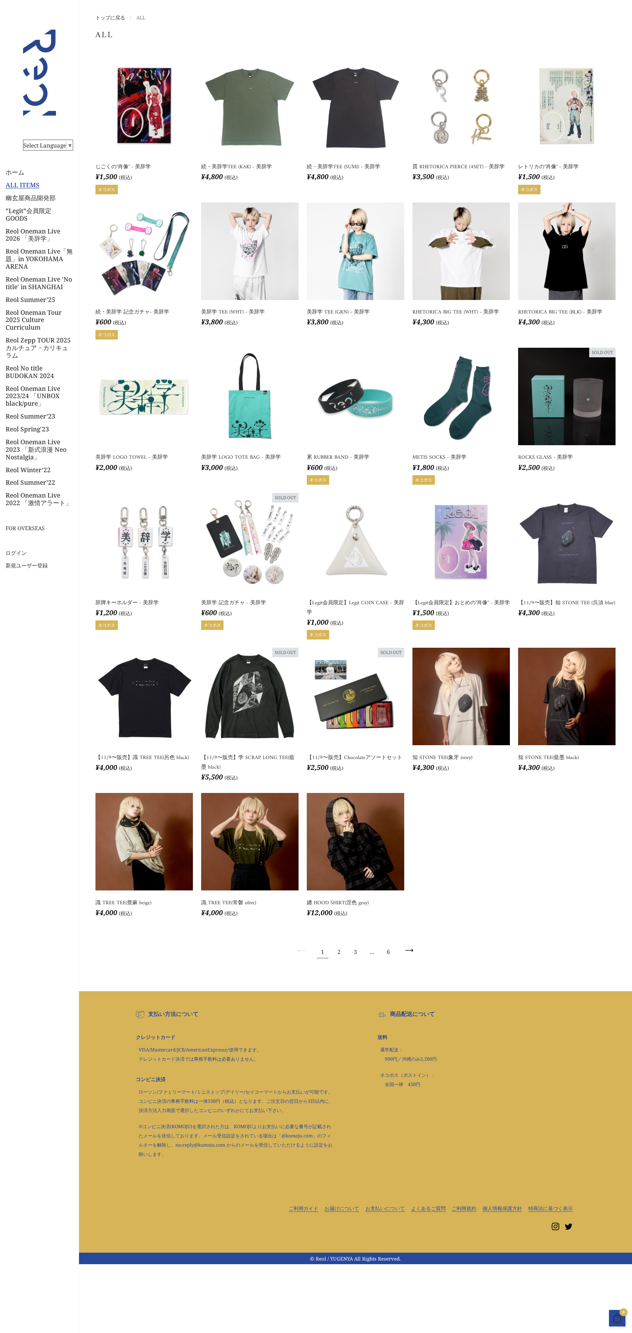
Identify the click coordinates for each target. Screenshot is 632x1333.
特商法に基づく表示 (550, 1208)
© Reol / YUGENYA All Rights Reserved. (355, 1258)
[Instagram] (555, 1226)
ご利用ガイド (303, 1208)
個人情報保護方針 (502, 1208)
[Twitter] (568, 1226)
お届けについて (342, 1208)
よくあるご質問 (428, 1208)
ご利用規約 (464, 1208)
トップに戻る (110, 17)
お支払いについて (385, 1208)
